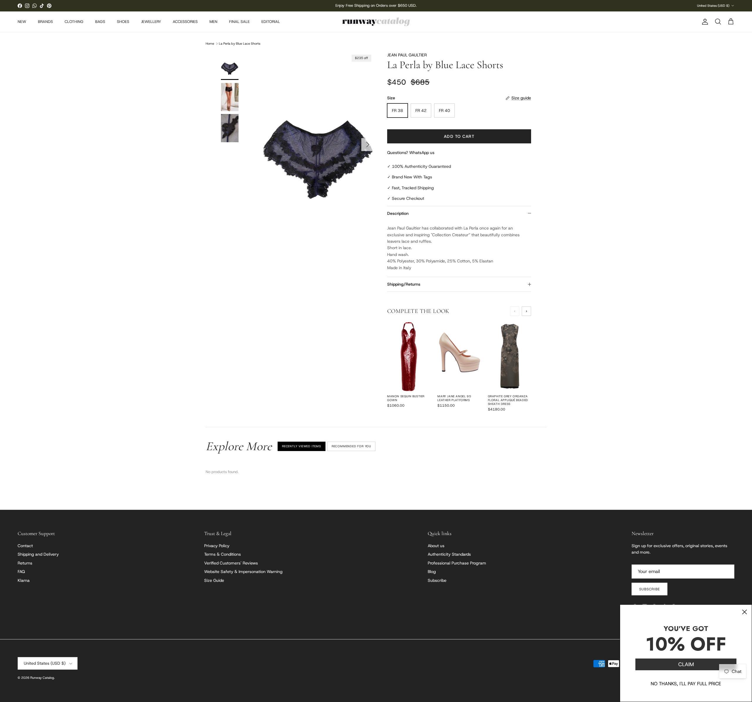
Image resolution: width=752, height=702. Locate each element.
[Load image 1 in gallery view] (318, 142)
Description (398, 213)
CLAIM (686, 664)
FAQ (21, 571)
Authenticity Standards (449, 554)
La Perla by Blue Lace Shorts (239, 43)
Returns (25, 563)
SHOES (123, 21)
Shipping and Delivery (38, 554)
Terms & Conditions (222, 554)
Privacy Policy (216, 545)
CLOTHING (74, 21)
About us (436, 545)
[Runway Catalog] (376, 21)
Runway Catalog (42, 678)
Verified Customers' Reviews (231, 563)
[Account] (704, 21)
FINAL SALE (239, 21)
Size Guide (214, 580)
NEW (22, 21)
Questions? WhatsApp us (410, 152)
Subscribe (437, 580)
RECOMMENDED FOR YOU (351, 446)
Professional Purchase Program (457, 563)
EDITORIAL (270, 21)
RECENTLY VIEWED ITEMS (301, 446)
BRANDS (45, 21)
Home (210, 43)
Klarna (24, 580)
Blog (432, 571)
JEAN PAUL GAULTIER (407, 55)
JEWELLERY (151, 21)
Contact (25, 545)
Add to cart (459, 136)
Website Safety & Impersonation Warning (243, 571)
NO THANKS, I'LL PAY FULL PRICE (686, 684)
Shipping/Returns (403, 284)
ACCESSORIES (185, 21)
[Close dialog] (744, 612)
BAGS (100, 21)
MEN (213, 21)
